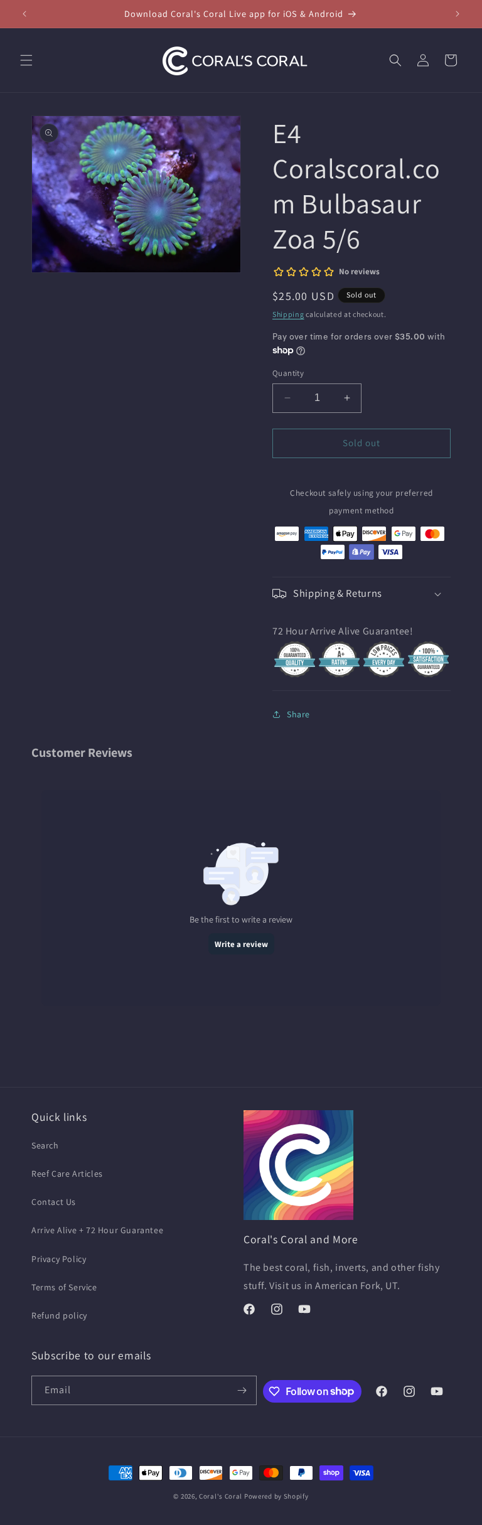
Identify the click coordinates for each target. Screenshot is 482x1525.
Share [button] (298, 714)
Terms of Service (64, 1287)
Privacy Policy (58, 1259)
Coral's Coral (220, 1496)
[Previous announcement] (24, 14)
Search (45, 1145)
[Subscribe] (242, 1390)
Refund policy (59, 1315)
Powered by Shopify (276, 1496)
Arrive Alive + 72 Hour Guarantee (97, 1230)
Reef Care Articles (67, 1173)
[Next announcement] (457, 14)
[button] (26, 60)
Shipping (288, 314)
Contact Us (53, 1201)
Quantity (288, 373)
